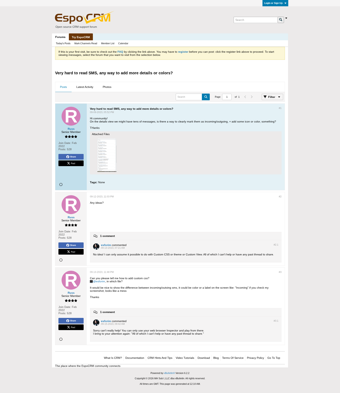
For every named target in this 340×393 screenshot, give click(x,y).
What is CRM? (113, 357)
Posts (63, 86)
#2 (280, 196)
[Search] (281, 20)
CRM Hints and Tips (160, 357)
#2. (276, 244)
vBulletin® (169, 373)
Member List (107, 43)
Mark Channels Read (85, 43)
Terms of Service (233, 357)
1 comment (107, 235)
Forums (60, 37)
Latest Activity (84, 86)
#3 (280, 272)
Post (73, 163)
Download (204, 357)
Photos (107, 86)
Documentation (134, 357)
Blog (216, 357)
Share (73, 157)
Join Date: (64, 142)
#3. (276, 320)
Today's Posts (63, 43)
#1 (280, 108)
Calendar (123, 43)
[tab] (63, 87)
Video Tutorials (185, 357)
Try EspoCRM (81, 37)
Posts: (62, 149)
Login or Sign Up (273, 3)
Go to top (273, 357)
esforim (100, 281)
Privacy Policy (255, 357)
